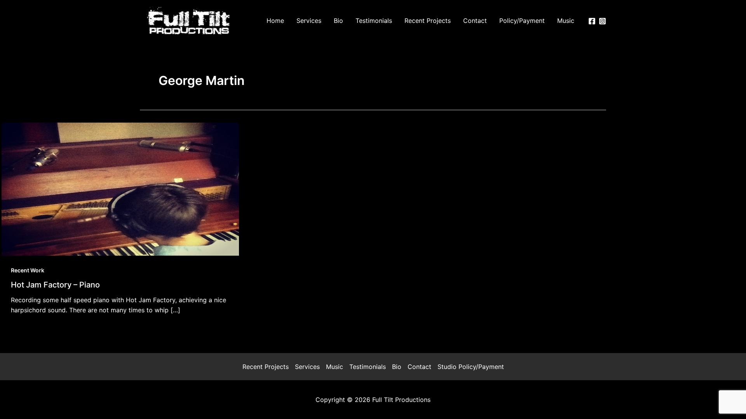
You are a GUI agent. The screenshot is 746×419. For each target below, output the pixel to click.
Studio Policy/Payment (470, 367)
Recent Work (27, 270)
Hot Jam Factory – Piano (55, 284)
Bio (396, 367)
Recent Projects (265, 367)
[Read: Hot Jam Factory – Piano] (120, 188)
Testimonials (367, 367)
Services (307, 367)
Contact (419, 367)
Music (334, 367)
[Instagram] (602, 21)
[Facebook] (592, 21)
